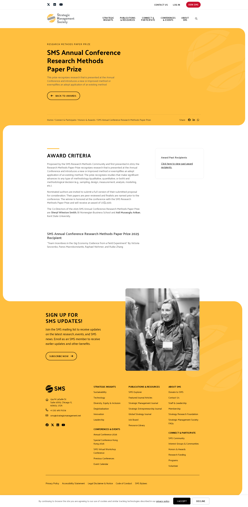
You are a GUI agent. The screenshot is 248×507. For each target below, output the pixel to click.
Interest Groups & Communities (183, 444)
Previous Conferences (104, 458)
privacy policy (162, 501)
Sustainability (100, 392)
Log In (176, 5)
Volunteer (173, 466)
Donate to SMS (175, 392)
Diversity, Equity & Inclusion (107, 403)
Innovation (99, 414)
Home (50, 120)
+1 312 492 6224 (58, 410)
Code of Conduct (124, 483)
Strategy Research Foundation (183, 414)
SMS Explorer (135, 392)
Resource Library (137, 425)
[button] (196, 19)
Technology (99, 398)
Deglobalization (101, 409)
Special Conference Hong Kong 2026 (106, 442)
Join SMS (193, 4)
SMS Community (176, 438)
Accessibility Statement (73, 483)
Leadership (99, 420)
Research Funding (177, 455)
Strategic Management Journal (143, 403)
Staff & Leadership (177, 403)
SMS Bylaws (141, 483)
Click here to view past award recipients (177, 165)
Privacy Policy (52, 483)
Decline (200, 501)
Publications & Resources (127, 19)
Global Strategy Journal (140, 414)
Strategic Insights (108, 19)
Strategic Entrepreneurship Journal (145, 409)
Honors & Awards (86, 120)
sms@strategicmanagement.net (65, 415)
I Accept (182, 501)
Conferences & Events (168, 19)
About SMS (185, 19)
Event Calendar (101, 464)
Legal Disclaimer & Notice (100, 483)
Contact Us (161, 5)
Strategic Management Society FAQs (183, 421)
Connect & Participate (148, 19)
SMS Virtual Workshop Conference (105, 451)
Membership (174, 409)
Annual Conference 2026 (105, 434)
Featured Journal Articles (140, 398)
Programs (173, 460)
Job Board (133, 420)
